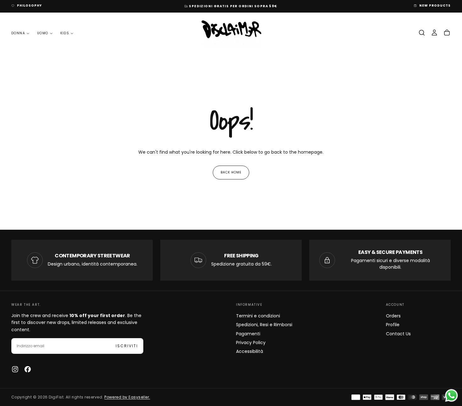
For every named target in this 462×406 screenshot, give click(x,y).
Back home (231, 172)
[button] (422, 33)
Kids (64, 33)
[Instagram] (15, 369)
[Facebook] (27, 369)
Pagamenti (248, 334)
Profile (392, 324)
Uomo (42, 33)
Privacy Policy (251, 342)
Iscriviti (127, 345)
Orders (393, 316)
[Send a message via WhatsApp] (451, 395)
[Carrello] (447, 33)
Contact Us (398, 334)
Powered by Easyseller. (127, 397)
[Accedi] (434, 33)
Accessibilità (249, 351)
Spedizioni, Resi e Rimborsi (264, 324)
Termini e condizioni (258, 316)
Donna (18, 33)
